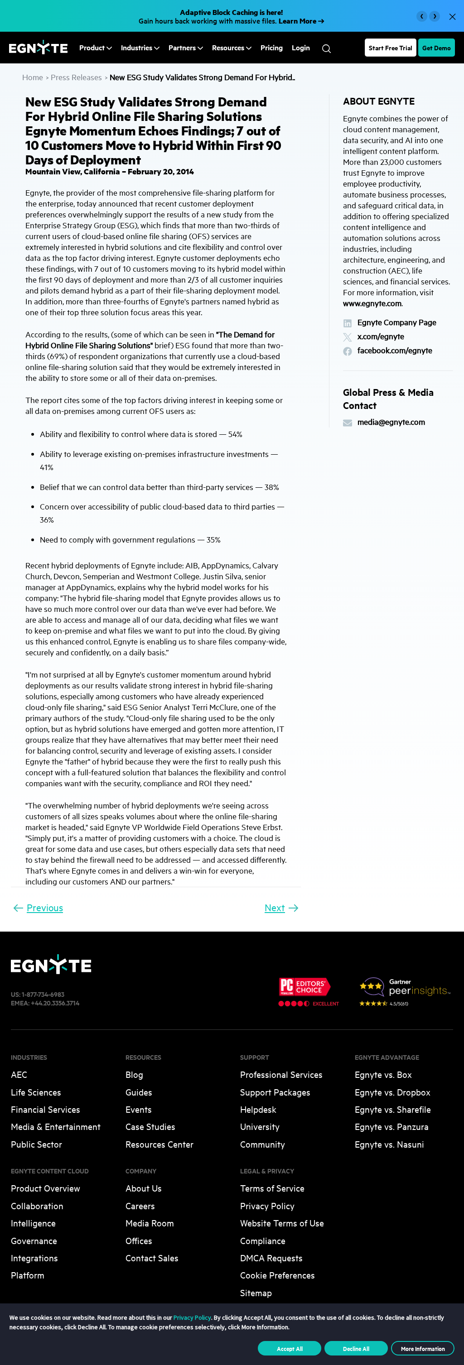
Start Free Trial (390, 47)
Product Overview (45, 1187)
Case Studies (150, 1126)
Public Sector (36, 1143)
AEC (19, 1074)
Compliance (262, 1240)
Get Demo (436, 47)
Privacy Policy (267, 1205)
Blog (134, 1074)
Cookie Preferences (277, 1274)
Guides (139, 1091)
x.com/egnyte (381, 336)
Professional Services (281, 1074)
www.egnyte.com (372, 303)
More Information (423, 1348)
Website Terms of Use (282, 1222)
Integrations (34, 1257)
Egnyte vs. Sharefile (393, 1109)
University (260, 1126)
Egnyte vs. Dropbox (392, 1091)
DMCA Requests (271, 1257)
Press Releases (76, 77)
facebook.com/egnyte (395, 350)
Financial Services (45, 1109)
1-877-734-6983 (43, 994)
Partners (182, 47)
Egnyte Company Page (397, 322)
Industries (136, 47)
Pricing (272, 47)
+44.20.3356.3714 (55, 1002)
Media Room (150, 1222)
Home (32, 77)
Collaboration (37, 1205)
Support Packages (275, 1091)
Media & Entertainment (56, 1126)
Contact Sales (152, 1257)
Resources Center (159, 1143)
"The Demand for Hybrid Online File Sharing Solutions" (150, 339)
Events (139, 1109)
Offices (139, 1240)
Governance (34, 1240)
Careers (140, 1205)
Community (262, 1143)
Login (301, 47)
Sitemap (256, 1292)
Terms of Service (272, 1187)
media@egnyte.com (391, 422)
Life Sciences (36, 1091)
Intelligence (33, 1222)
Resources (228, 47)
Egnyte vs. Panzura (392, 1126)
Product (92, 47)
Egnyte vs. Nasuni (389, 1143)
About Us (144, 1187)
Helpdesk (258, 1109)
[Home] (38, 51)
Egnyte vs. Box (383, 1074)
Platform (27, 1274)
